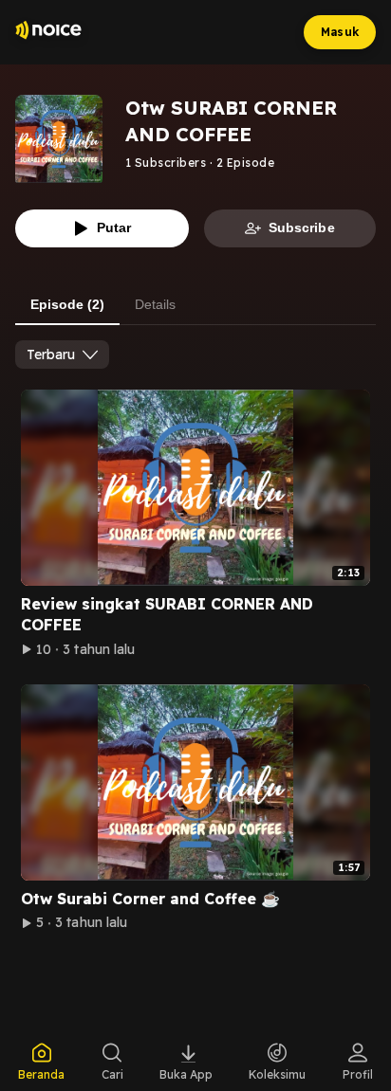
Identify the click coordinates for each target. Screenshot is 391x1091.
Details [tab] (155, 304)
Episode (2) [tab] (67, 304)
